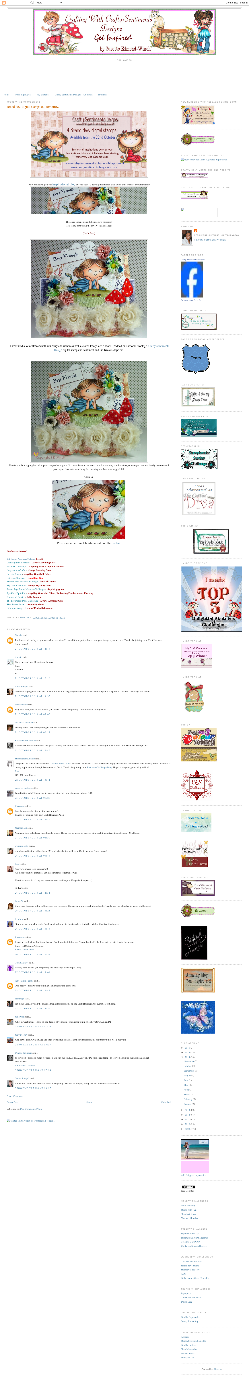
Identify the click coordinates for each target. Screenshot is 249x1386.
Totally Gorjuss (188, 1345)
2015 (187, 1052)
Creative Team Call (59, 763)
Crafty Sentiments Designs (193, 259)
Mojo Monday (188, 1205)
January (188, 1103)
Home (6, 94)
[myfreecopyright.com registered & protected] (204, 159)
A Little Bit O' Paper (25, 1065)
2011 (187, 1119)
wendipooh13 (22, 845)
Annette (19, 657)
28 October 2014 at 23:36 (32, 1008)
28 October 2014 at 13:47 (32, 990)
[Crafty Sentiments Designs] (192, 296)
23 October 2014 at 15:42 (32, 819)
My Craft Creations (16, 585)
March (187, 1094)
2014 (187, 1057)
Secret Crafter (187, 1353)
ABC (183, 1273)
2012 (187, 1114)
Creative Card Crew (190, 1241)
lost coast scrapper (24, 722)
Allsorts (185, 1336)
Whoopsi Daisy (15, 608)
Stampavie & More (190, 1269)
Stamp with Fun (189, 1209)
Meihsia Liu (21, 827)
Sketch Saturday (189, 1349)
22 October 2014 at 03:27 (32, 732)
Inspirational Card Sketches (194, 1237)
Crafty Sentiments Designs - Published (74, 94)
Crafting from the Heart (18, 562)
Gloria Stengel (22, 1078)
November (189, 1061)
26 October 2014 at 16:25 (32, 910)
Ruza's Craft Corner (24, 949)
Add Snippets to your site (193, 1175)
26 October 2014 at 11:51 (32, 892)
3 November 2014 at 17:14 (33, 1070)
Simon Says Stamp (190, 1265)
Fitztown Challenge (16, 566)
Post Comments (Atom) (31, 1108)
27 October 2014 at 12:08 (32, 972)
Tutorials (102, 94)
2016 (187, 1047)
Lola (17, 863)
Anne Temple (21, 686)
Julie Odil (20, 1016)
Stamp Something (190, 1321)
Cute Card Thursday (191, 1297)
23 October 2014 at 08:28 (32, 797)
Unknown (20, 806)
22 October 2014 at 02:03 (32, 714)
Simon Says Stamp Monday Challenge (26, 589)
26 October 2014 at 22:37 (32, 954)
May (186, 1084)
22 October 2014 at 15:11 (32, 779)
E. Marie (19, 919)
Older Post (166, 1101)
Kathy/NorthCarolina (25, 740)
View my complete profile (210, 240)
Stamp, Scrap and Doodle (193, 1340)
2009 (187, 1128)
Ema (17, 771)
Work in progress (23, 94)
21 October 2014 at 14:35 (32, 696)
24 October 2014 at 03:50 (32, 837)
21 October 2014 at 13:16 (32, 678)
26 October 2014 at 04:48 (32, 855)
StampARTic (187, 1357)
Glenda (18, 635)
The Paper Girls (15, 604)
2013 (187, 1110)
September (189, 1070)
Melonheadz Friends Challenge (22, 581)
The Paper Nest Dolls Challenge (22, 600)
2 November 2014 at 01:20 (33, 1026)
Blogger (217, 1368)
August (187, 1075)
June (186, 1080)
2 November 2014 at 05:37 (33, 1044)
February (188, 1099)
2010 (187, 1124)
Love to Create (14, 574)
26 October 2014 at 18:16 (32, 928)
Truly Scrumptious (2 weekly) (195, 1278)
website (117, 543)
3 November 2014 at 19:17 (33, 1088)
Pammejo (19, 998)
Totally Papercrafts (190, 1317)
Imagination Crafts (16, 570)
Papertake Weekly (190, 1233)
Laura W (19, 901)
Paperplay (186, 1293)
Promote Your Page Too (191, 300)
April (186, 1089)
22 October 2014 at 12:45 (32, 750)
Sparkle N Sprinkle (16, 593)
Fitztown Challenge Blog (99, 767)
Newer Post (12, 1101)
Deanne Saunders (23, 1052)
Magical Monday (189, 1218)
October (188, 1066)
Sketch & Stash (188, 1214)
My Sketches (43, 94)
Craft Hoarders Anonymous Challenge (21, 559)
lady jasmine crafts (24, 980)
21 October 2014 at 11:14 (32, 648)
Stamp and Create (15, 597)
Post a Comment (15, 1096)
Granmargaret (21, 962)
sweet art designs (23, 788)
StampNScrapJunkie (25, 758)
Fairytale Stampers (16, 577)
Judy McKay (21, 1034)
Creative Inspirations (191, 1261)
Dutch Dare (186, 1301)
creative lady (21, 704)
